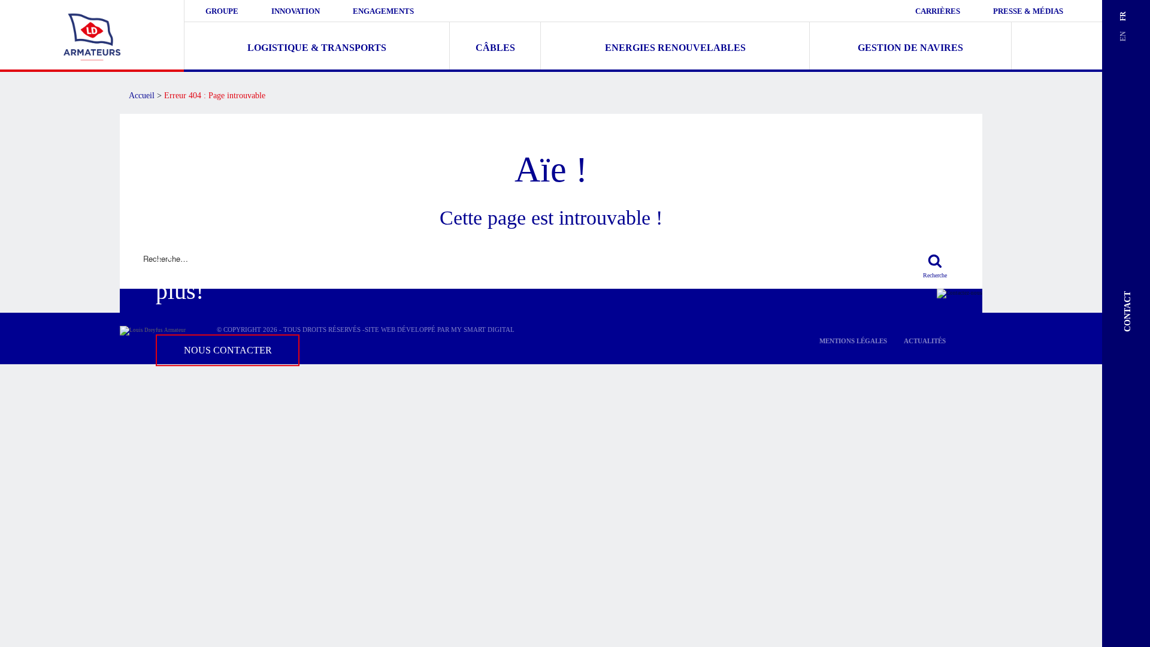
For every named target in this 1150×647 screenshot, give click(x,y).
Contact (1127, 311)
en (1123, 36)
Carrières (937, 11)
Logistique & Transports (316, 48)
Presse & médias (1028, 11)
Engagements (383, 11)
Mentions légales (853, 340)
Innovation (295, 11)
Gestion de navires (910, 48)
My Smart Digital (483, 329)
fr (1123, 16)
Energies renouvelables (675, 48)
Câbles (495, 48)
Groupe (221, 11)
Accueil (142, 95)
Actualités (925, 340)
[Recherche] (935, 259)
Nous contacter (228, 350)
